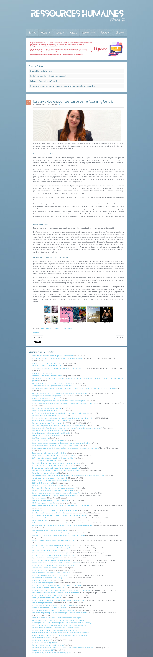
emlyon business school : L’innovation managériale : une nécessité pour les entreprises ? (61, 633)
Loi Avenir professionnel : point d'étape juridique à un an (50, 578)
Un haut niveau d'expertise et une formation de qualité (49, 523)
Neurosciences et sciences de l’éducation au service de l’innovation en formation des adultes (62, 647)
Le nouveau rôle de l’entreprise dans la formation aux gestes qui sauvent (55, 548)
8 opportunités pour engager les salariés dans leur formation (52, 480)
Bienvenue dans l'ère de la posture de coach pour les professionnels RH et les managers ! (61, 590)
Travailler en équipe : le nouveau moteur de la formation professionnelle (55, 533)
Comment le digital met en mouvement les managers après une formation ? (56, 463)
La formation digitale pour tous (42, 603)
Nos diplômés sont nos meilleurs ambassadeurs (48, 588)
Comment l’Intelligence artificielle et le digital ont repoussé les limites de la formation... (59, 425)
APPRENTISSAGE (55, 328)
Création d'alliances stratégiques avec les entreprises (49, 595)
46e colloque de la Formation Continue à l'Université (49, 608)
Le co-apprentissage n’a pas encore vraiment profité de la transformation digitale (58, 401)
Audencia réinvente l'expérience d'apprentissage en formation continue (55, 605)
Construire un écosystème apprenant (44, 415)
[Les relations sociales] (47, 319)
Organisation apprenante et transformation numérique (50, 500)
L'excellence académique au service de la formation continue (52, 513)
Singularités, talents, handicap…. (42, 373)
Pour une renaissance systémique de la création (48, 645)
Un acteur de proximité (39, 580)
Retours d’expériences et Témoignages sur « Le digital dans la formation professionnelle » (61, 505)
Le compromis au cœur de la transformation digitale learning (52, 545)
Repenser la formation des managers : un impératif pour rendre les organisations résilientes (62, 525)
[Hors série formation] (106, 315)
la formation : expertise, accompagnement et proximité (50, 575)
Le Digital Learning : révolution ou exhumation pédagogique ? (51, 652)
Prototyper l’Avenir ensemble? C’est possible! (46, 396)
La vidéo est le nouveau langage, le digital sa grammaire (50, 465)
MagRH (32, 32)
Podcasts (59, 32)
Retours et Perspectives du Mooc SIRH (44, 410)
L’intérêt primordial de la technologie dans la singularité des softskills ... (55, 455)
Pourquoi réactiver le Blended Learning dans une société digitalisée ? (54, 555)
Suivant (119, 337)
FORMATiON (44, 328)
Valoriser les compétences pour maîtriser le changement (50, 518)
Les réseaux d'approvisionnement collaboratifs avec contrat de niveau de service (58, 600)
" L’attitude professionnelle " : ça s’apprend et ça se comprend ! (52, 386)
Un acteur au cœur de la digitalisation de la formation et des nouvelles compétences (59, 635)
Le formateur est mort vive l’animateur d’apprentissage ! (50, 553)
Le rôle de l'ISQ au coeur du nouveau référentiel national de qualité (53, 610)
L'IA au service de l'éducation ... (42, 637)
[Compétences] (66, 315)
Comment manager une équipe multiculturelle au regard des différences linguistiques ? (60, 613)
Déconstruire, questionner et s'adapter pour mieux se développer (53, 356)
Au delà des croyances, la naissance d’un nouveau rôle (50, 478)
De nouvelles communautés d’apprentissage (46, 408)
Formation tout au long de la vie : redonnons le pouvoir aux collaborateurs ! (56, 563)
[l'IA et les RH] (47, 309)
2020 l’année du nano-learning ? (42, 483)
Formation (60, 104)
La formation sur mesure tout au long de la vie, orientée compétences (54, 565)
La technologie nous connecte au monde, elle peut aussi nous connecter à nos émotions (61, 443)
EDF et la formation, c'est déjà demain (44, 642)
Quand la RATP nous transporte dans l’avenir (47, 376)
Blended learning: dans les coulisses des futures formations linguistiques (56, 468)
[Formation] (55, 319)
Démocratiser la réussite (40, 520)
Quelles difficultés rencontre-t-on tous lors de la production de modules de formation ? (60, 393)
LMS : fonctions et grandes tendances (44, 550)
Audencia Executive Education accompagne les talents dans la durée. (54, 630)
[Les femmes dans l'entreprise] (55, 309)
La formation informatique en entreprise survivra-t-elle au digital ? (53, 458)
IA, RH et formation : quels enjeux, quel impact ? (47, 558)
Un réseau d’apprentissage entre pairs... (45, 398)
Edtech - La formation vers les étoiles (44, 363)
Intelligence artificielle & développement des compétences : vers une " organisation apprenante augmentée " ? (67, 428)
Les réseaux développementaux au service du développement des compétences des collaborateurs (64, 403)
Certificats (106, 32)
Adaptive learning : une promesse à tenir (45, 568)
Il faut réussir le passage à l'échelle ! (43, 503)
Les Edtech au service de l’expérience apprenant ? (48, 485)
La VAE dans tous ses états (41, 438)
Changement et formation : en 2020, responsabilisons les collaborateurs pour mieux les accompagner (65, 448)
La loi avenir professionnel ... (41, 640)
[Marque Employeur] (93, 315)
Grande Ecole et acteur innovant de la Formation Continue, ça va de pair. (55, 593)
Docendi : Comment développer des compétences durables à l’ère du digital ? (57, 618)
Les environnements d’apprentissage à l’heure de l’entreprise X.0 (53, 540)
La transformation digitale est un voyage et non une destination (52, 490)
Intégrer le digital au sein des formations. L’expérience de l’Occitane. (54, 495)
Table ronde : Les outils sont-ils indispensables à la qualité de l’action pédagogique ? (59, 368)
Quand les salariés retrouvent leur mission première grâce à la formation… (56, 470)
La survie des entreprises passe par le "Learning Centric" (50, 530)
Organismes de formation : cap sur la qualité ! (47, 435)
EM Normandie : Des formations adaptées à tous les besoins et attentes (55, 628)
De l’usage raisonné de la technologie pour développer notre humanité (55, 445)
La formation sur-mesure (40, 570)
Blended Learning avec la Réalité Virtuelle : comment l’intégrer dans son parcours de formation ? (63, 418)
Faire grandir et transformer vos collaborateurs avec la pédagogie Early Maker (57, 358)
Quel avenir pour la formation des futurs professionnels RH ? (52, 383)
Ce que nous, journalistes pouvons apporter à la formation (51, 560)
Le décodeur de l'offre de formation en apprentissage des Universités (54, 510)
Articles (45, 32)
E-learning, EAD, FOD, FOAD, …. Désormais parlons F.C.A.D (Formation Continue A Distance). (61, 623)
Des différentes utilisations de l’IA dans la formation (49, 430)
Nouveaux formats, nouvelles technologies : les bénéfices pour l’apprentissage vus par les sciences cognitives (68, 475)
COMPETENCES (67, 328)
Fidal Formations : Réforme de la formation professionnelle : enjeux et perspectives (59, 625)
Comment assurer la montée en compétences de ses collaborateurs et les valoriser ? (59, 515)
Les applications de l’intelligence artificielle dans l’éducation (51, 433)
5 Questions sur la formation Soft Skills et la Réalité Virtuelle (51, 420)
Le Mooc (120, 32)
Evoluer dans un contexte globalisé (43, 583)
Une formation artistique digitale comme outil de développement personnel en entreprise (60, 413)
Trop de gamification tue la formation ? (44, 460)
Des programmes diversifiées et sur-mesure (46, 598)
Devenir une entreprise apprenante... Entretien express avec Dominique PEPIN (57, 493)
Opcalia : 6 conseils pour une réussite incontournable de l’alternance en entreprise (58, 620)
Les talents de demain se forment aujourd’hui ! (47, 366)
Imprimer (36, 333)
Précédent (38, 337)
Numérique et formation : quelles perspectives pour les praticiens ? (53, 488)
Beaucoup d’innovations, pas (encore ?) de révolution (49, 453)
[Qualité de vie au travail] (79, 315)
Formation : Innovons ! (39, 498)
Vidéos (73, 32)
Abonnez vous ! (88, 32)
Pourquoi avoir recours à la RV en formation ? (47, 423)
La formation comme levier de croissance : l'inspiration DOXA (52, 573)
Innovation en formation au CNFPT (43, 650)
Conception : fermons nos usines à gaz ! (45, 473)
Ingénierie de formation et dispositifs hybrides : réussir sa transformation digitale (58, 535)
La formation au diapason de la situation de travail (48, 440)
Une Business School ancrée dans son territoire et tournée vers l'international (57, 585)
